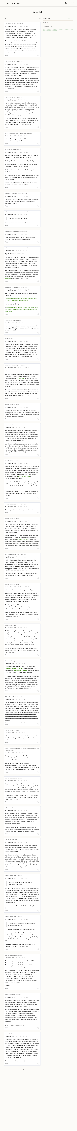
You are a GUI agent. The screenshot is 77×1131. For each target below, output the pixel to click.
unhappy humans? (22, 540)
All (5, 19)
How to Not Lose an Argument (13, 994)
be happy (21, 378)
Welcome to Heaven (10, 425)
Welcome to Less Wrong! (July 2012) (15, 365)
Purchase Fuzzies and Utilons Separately (15, 504)
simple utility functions (20, 671)
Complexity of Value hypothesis (14, 669)
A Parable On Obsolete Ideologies (14, 697)
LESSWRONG (13, 3)
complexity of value (24, 476)
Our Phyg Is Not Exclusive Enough (14, 23)
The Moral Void (9, 338)
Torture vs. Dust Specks (11, 625)
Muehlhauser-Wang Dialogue (13, 149)
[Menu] (4, 3)
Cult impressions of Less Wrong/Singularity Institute (18, 133)
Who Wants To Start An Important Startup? (16, 193)
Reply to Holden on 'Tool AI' (12, 404)
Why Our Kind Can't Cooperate (13, 778)
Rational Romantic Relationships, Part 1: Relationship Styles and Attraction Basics (22, 749)
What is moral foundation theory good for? (16, 231)
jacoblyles (38, 12)
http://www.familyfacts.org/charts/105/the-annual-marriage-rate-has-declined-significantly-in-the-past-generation (21, 309)
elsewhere (8, 279)
